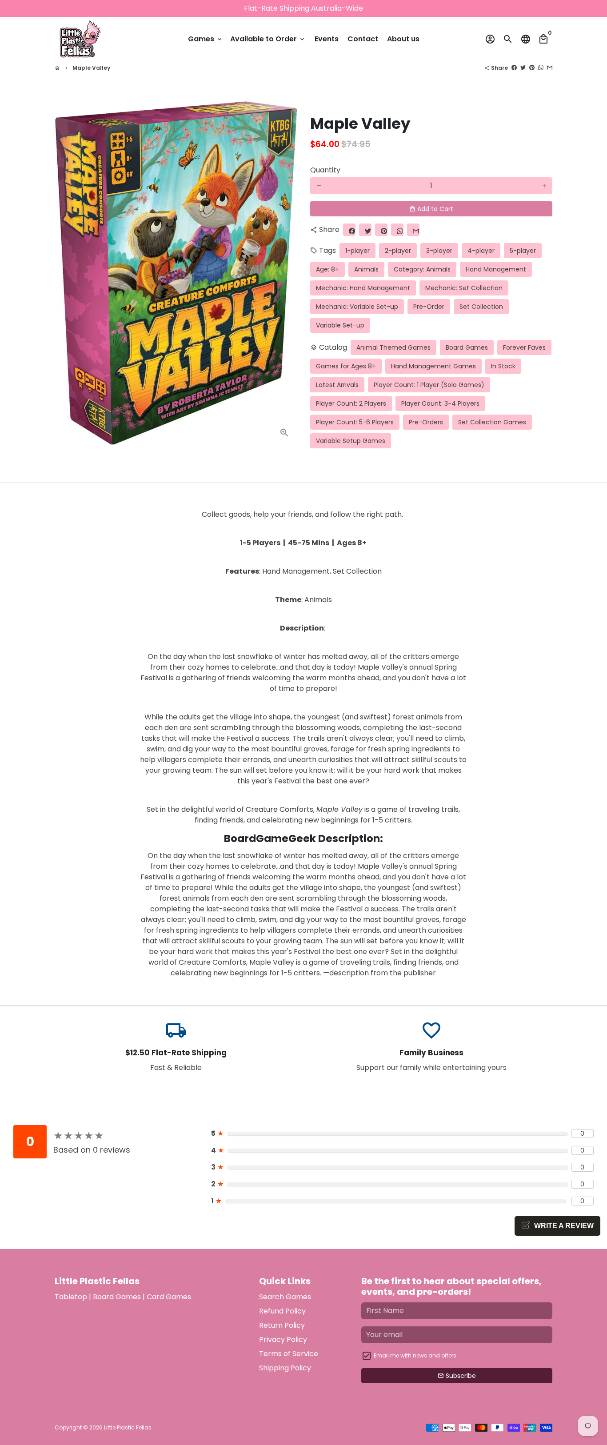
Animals (366, 269)
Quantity (325, 170)
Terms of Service (288, 1354)
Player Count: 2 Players (351, 403)
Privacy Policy (283, 1339)
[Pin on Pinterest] (532, 68)
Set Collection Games (492, 422)
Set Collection (481, 306)
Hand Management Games (433, 366)
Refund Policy (282, 1311)
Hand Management (496, 269)
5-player (523, 250)
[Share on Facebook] (514, 68)
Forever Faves (524, 347)
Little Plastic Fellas (128, 1427)
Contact (362, 39)
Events (327, 39)
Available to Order (268, 39)
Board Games (467, 347)
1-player (357, 250)
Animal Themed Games (393, 347)
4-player (481, 250)
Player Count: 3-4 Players (440, 403)
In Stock (503, 366)
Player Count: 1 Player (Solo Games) (429, 384)
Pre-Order (428, 306)
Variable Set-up (340, 325)
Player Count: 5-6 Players (355, 422)
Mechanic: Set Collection (464, 287)
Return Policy (282, 1325)
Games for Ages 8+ (346, 366)
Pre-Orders (426, 422)
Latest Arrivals (337, 384)
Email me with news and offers (415, 1355)
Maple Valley (91, 68)
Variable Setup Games (350, 440)
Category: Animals (422, 269)
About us (403, 39)
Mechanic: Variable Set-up (357, 306)
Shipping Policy (285, 1368)
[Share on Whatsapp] (540, 68)
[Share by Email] (549, 68)
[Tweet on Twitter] (523, 68)
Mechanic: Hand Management (363, 287)
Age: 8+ (327, 269)
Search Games (285, 1297)
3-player (439, 250)
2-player (398, 250)
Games (205, 39)
